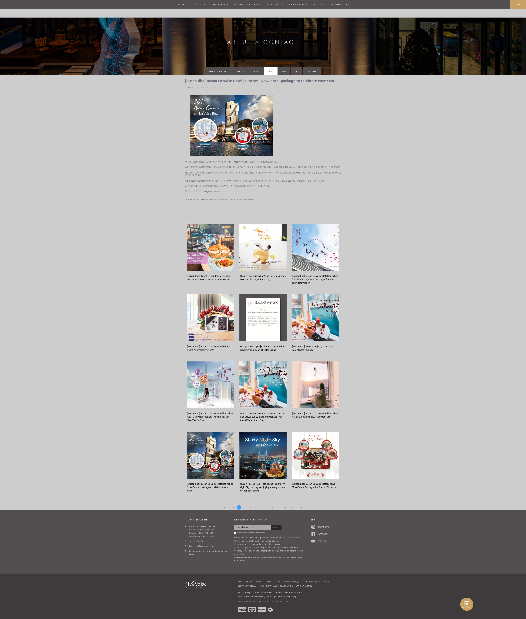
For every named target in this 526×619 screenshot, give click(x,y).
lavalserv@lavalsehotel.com (202, 546)
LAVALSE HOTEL (245, 581)
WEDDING (239, 4)
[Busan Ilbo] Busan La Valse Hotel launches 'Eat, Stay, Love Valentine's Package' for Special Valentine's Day (262, 417)
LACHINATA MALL (340, 4)
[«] (224, 507)
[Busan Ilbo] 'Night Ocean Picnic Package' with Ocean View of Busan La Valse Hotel (209, 277)
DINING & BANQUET (219, 4)
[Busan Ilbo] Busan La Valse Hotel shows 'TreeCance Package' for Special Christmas (315, 485)
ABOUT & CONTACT (299, 4)
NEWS (270, 71)
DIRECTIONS (312, 71)
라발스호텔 (189, 87)
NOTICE (256, 71)
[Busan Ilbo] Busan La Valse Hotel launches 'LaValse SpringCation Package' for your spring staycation (315, 279)
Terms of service (292, 592)
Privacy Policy (244, 592)
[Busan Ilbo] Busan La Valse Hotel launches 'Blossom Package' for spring (262, 277)
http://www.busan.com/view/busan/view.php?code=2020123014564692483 (219, 199)
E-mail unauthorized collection (268, 592)
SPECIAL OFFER (197, 4)
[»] (301, 507)
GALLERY (241, 71)
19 (285, 507)
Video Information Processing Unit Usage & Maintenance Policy (267, 596)
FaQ (296, 71)
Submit (276, 527)
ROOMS (182, 4)
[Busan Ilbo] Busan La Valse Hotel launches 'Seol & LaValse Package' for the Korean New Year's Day (210, 417)
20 (292, 507)
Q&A (284, 71)
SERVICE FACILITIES (275, 4)
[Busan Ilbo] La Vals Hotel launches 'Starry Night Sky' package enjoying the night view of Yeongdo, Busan (262, 487)
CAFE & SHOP (255, 4)
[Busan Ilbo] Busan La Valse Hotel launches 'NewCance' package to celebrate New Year (259, 80)
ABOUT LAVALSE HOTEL (219, 71)
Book (518, 4)
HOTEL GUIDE (320, 4)
